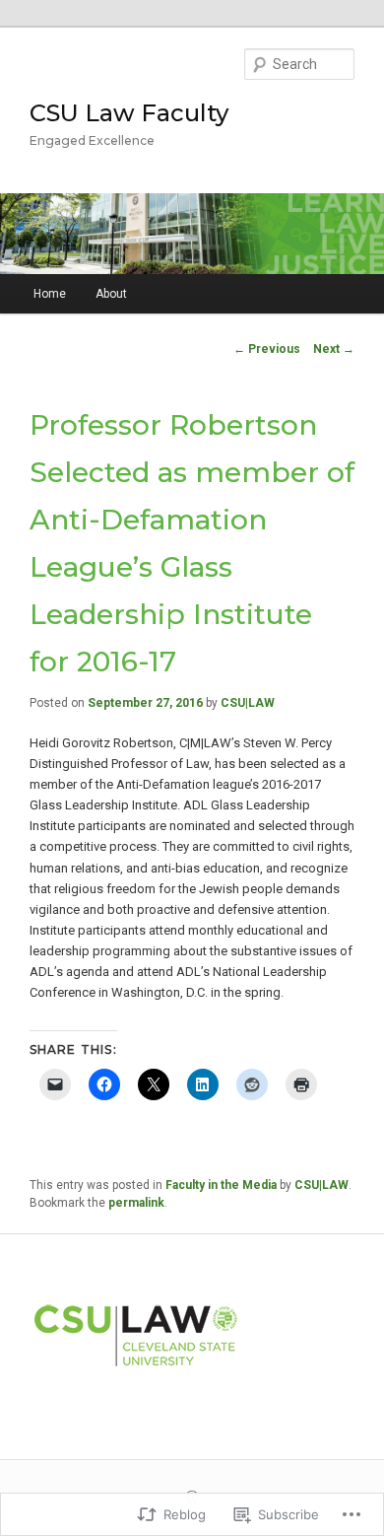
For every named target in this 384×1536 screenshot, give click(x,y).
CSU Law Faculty (129, 113)
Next (333, 349)
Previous (266, 349)
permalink (136, 1203)
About (111, 294)
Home (49, 294)
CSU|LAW (248, 703)
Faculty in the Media (221, 1185)
